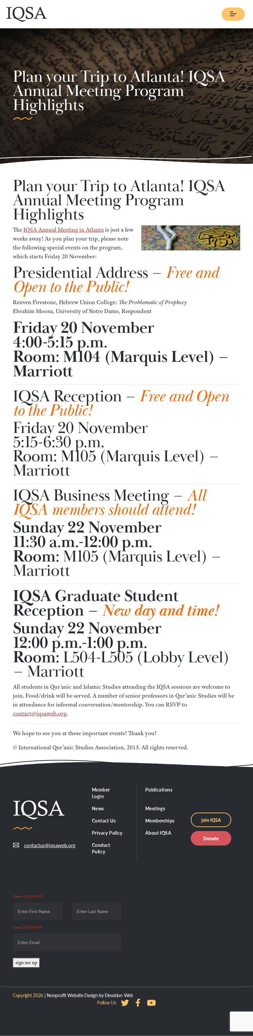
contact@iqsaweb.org (40, 713)
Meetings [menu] (155, 808)
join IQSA (211, 820)
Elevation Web (119, 995)
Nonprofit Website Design (72, 995)
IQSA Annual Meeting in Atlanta (63, 229)
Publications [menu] (158, 789)
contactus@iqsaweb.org (49, 845)
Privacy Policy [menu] (107, 832)
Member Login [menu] (101, 792)
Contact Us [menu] (104, 820)
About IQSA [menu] (158, 832)
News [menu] (98, 808)
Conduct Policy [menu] (101, 848)
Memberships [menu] (160, 820)
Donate (211, 838)
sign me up (26, 962)
